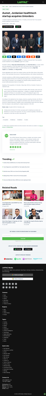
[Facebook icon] (11, 147)
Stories (5, 298)
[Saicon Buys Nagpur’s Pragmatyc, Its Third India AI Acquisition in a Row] (12, 214)
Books (4, 341)
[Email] (3, 287)
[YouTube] (6, 287)
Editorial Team (6, 353)
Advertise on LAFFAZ (8, 350)
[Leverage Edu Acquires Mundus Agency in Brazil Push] (34, 214)
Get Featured (6, 348)
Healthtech (19, 119)
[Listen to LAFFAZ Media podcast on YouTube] (8, 259)
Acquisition (5, 119)
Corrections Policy (7, 367)
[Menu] (43, 2)
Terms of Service (7, 362)
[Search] (2, 2)
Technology (6, 332)
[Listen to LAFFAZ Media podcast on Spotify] (17, 259)
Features (5, 296)
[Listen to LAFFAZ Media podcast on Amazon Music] (37, 259)
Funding (5, 322)
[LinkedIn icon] (13, 147)
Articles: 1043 (12, 149)
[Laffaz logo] (23, 2)
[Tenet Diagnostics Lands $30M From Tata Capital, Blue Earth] (12, 195)
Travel (4, 339)
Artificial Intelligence (8, 330)
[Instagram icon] (20, 147)
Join (19, 26)
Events (5, 352)
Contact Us (6, 360)
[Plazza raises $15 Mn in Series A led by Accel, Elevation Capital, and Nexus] (34, 195)
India (4, 309)
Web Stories (6, 357)
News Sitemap (6, 372)
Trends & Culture (7, 303)
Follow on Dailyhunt (18, 278)
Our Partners (6, 355)
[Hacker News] (33, 57)
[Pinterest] (13, 287)
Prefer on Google (9, 26)
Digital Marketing (7, 334)
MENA (4, 9)
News (7, 9)
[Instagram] (13, 284)
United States (6, 312)
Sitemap (5, 370)
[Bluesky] (19, 57)
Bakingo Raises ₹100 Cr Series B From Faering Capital (15, 175)
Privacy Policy (6, 364)
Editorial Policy (6, 365)
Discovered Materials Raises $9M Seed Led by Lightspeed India (17, 180)
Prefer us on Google (18, 274)
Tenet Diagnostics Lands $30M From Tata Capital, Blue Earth (16, 167)
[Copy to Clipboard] (38, 57)
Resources (5, 302)
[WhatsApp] (4, 57)
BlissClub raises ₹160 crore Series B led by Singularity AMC (16, 171)
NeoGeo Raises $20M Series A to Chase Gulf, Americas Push (16, 162)
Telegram (28, 249)
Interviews (5, 300)
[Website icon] (15, 147)
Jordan (26, 119)
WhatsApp (18, 249)
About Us (5, 358)
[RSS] (16, 287)
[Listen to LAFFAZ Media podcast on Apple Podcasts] (27, 259)
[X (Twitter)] (14, 57)
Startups (5, 323)
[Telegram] (6, 284)
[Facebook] (23, 57)
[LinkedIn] (9, 57)
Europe (5, 314)
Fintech (5, 325)
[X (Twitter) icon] (18, 147)
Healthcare (12, 119)
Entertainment (6, 335)
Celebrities (5, 337)
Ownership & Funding (8, 369)
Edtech (5, 327)
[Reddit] (28, 57)
